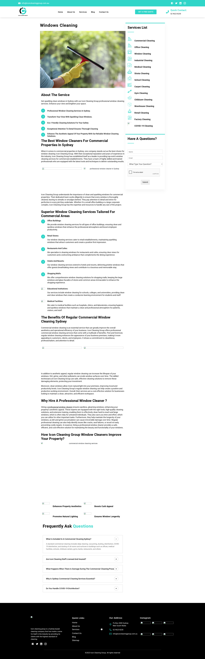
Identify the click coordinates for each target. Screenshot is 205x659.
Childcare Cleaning (143, 99)
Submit (145, 182)
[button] (87, 630)
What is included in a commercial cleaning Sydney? (68, 539)
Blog (93, 12)
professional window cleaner (60, 407)
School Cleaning (142, 80)
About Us (71, 12)
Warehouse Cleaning (144, 106)
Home (60, 12)
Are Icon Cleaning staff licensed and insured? (66, 559)
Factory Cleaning (142, 119)
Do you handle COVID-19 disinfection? (63, 588)
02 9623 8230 (176, 14)
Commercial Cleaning (144, 40)
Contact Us (103, 12)
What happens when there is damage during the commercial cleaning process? (81, 569)
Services (75, 629)
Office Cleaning (141, 47)
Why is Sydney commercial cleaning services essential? (70, 579)
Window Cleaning (142, 53)
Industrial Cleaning (143, 60)
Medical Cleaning (142, 67)
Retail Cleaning (141, 112)
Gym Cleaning (141, 93)
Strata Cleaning (141, 73)
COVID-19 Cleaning (143, 126)
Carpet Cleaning (142, 86)
